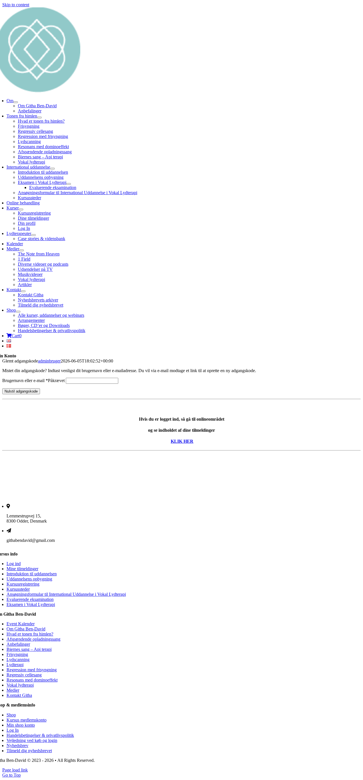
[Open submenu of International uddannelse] (52, 168)
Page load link (15, 770)
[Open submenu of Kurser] (21, 209)
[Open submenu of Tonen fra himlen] (39, 117)
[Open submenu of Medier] (21, 250)
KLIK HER (182, 441)
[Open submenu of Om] (15, 102)
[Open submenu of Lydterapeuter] (33, 235)
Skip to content (15, 4)
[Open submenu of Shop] (18, 312)
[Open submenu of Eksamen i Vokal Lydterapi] (68, 184)
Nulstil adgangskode (21, 391)
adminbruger (49, 360)
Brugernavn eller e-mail (33, 380)
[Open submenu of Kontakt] (23, 291)
